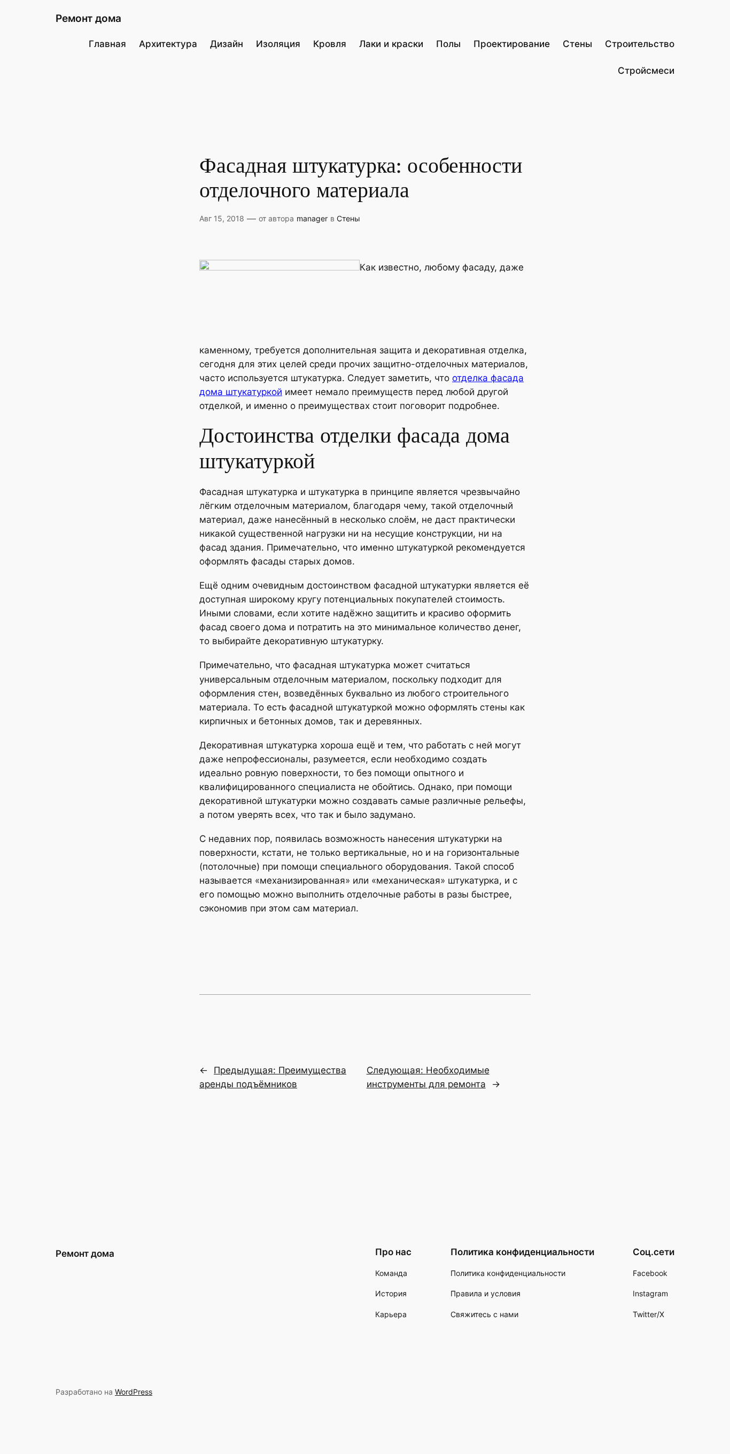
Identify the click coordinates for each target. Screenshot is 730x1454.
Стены (348, 218)
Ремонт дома (88, 18)
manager (312, 218)
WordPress (133, 1391)
